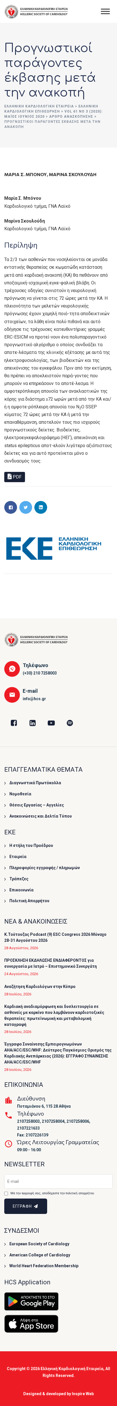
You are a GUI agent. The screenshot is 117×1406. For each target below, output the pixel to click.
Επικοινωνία (21, 890)
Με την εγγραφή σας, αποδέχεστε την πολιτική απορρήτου (52, 1193)
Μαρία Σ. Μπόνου (25, 174)
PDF (17, 477)
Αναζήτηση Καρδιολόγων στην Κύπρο (40, 986)
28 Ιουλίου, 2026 (17, 994)
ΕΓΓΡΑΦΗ (23, 1206)
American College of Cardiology (39, 1255)
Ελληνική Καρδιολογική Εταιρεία (72, 1368)
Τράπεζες (18, 879)
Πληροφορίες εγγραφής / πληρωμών (44, 867)
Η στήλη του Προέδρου (31, 845)
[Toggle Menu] (105, 11)
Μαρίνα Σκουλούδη (73, 174)
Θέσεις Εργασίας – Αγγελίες (36, 805)
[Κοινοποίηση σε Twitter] (25, 507)
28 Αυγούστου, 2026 (21, 948)
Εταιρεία (17, 856)
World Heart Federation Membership (43, 1266)
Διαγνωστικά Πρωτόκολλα (35, 783)
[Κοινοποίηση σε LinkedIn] (40, 507)
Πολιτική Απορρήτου (29, 900)
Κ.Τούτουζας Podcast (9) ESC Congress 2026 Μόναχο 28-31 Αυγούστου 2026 (55, 937)
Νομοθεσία (20, 794)
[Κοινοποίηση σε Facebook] (10, 507)
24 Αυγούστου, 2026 (21, 974)
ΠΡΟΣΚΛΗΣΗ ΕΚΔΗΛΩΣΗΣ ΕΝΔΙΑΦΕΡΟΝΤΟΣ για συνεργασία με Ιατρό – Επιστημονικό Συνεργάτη (50, 963)
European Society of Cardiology (39, 1244)
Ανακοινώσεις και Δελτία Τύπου (40, 816)
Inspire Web (83, 1393)
